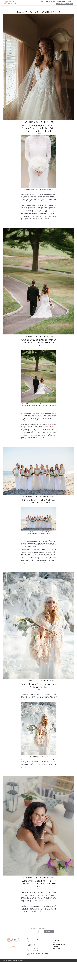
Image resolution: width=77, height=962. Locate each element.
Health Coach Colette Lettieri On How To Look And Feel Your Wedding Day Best (38, 883)
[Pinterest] (15, 947)
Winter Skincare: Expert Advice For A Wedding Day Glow (38, 685)
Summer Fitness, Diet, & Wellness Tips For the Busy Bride (38, 501)
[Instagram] (13, 947)
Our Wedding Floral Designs (58, 938)
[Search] (73, 1)
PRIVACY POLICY (22, 960)
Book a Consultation (56, 948)
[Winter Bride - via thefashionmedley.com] (38, 625)
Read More (23, 563)
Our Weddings (55, 946)
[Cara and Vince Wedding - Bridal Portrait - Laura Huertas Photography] (38, 67)
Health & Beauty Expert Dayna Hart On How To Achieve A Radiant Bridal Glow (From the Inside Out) (38, 128)
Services (54, 942)
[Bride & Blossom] (13, 940)
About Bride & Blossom (57, 940)
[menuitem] (42, 1)
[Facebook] (10, 947)
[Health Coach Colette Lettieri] (38, 826)
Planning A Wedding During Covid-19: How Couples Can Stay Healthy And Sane (38, 342)
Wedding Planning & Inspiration (59, 944)
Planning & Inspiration (38, 122)
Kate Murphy (39, 133)
